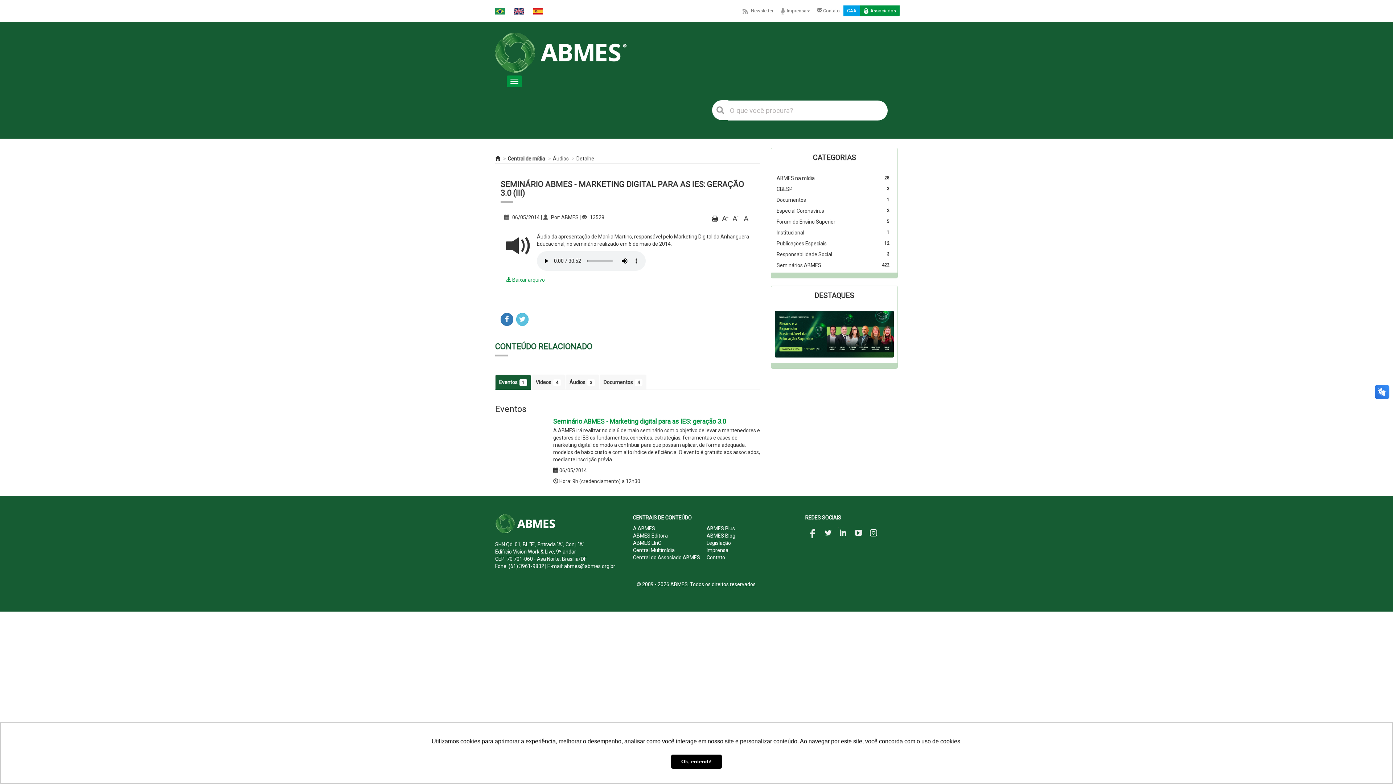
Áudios (561, 159)
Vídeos (547, 382)
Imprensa (796, 10)
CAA (851, 10)
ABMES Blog (721, 536)
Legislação (719, 543)
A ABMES (644, 528)
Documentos (622, 382)
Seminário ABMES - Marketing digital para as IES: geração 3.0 (639, 421)
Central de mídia (526, 159)
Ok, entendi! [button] (696, 761)
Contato (831, 10)
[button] (784, 334)
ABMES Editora (650, 536)
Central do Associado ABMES (666, 557)
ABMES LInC (647, 543)
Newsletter (762, 10)
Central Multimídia (654, 550)
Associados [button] (883, 10)
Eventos (512, 382)
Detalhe (585, 159)
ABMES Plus (721, 528)
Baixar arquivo (528, 280)
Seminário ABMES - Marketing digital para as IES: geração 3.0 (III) (622, 188)
